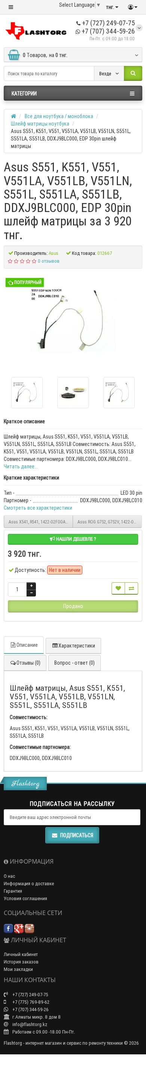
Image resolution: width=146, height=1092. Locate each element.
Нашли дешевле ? (75, 539)
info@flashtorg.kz (29, 1024)
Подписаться (76, 835)
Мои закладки (18, 969)
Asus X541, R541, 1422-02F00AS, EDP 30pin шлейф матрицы (41, 522)
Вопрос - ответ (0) (74, 662)
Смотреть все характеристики (38, 507)
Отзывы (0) (28, 662)
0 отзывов (49, 261)
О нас (9, 876)
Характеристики (76, 645)
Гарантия (13, 891)
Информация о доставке (29, 883)
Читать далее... (21, 466)
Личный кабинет (21, 954)
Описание (27, 645)
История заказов (21, 962)
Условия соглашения (25, 898)
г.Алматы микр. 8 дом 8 (36, 1017)
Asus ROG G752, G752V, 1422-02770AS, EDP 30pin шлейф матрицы (109, 522)
